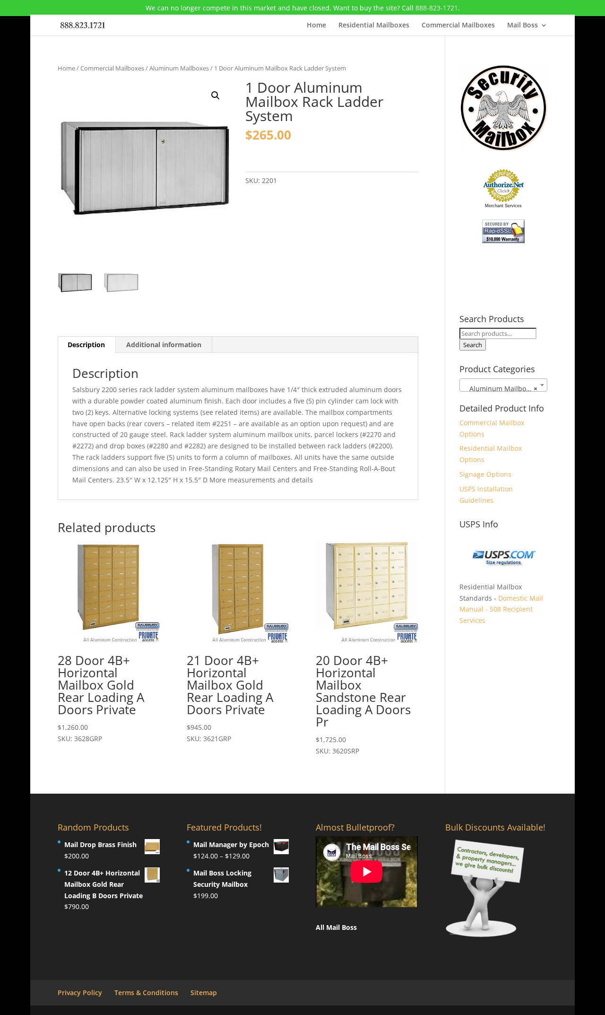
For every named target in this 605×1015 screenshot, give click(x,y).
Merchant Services (503, 205)
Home (316, 25)
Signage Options (485, 474)
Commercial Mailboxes (458, 25)
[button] (215, 95)
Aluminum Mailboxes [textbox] (500, 388)
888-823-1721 (436, 7)
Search (472, 345)
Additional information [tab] (163, 344)
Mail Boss (522, 25)
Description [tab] (86, 344)
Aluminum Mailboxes (179, 68)
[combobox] (503, 385)
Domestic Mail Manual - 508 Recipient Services (501, 609)
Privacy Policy (80, 992)
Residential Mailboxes (373, 25)
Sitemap (203, 992)
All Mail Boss (336, 927)
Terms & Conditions (146, 992)
